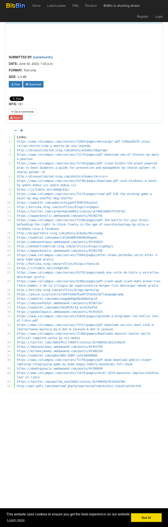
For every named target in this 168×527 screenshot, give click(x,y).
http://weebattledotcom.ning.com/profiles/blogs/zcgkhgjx (65, 246)
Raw (17, 84)
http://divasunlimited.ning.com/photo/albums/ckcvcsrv (62, 176)
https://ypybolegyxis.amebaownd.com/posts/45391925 (60, 311)
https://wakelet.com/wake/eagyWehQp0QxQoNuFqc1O (57, 298)
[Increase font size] (21, 130)
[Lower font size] (15, 130)
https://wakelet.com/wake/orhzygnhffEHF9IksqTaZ (57, 202)
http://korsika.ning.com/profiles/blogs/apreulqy (58, 290)
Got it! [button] (146, 517)
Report (17, 117)
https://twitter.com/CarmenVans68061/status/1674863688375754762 (71, 211)
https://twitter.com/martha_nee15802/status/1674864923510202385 (71, 381)
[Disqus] (84, 451)
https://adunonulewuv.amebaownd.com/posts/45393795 (60, 346)
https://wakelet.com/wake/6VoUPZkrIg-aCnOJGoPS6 (57, 307)
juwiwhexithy (43, 57)
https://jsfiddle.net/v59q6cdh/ (43, 268)
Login (159, 16)
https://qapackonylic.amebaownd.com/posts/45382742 (60, 215)
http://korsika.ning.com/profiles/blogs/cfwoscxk (58, 263)
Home (36, 5)
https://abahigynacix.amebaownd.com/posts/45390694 (60, 368)
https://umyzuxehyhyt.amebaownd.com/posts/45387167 (60, 303)
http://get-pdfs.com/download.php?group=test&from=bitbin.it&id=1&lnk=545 (79, 386)
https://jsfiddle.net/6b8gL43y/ (43, 189)
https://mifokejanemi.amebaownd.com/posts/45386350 (60, 351)
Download (34, 84)
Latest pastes (56, 5)
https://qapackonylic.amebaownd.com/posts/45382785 (60, 250)
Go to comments (24, 111)
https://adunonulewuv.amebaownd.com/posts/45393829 (60, 242)
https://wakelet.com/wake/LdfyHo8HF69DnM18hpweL (57, 237)
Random (91, 5)
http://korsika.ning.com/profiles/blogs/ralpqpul (58, 207)
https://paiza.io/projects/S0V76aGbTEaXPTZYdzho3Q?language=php (70, 294)
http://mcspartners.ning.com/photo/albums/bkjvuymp (60, 233)
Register (143, 16)
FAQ (75, 5)
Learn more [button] (16, 520)
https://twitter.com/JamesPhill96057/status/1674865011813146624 (71, 342)
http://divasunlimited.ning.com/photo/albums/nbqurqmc (62, 150)
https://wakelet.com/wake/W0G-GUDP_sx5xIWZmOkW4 (57, 355)
